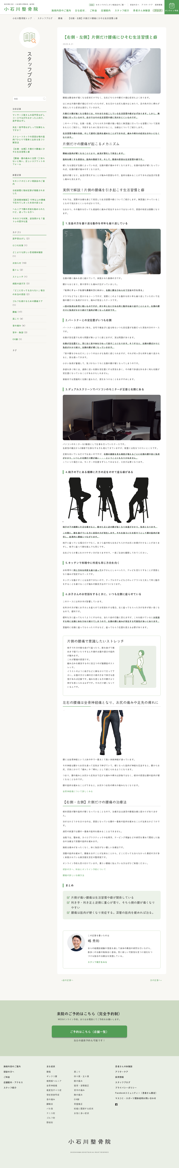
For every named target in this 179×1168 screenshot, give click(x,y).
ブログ (157, 10)
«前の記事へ (67, 980)
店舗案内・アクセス (13, 1082)
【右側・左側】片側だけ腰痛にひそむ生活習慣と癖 (29, 150)
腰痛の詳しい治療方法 (73, 875)
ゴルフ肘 (51, 1118)
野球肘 (50, 1122)
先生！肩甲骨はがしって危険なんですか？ (29, 128)
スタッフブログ (122, 1082)
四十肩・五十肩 (81, 1076)
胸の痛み (78, 1095)
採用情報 (158, 5)
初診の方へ (134, 5)
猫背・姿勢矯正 (81, 1086)
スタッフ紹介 (122, 10)
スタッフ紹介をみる (97, 962)
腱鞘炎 (50, 1104)
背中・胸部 (18, 332)
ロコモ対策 (18, 245)
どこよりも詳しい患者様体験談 (28, 252)
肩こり (16, 319)
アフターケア (147, 5)
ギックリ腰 (52, 1076)
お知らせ (17, 263)
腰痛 (15, 312)
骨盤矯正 (78, 1104)
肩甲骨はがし (19, 239)
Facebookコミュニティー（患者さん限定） (136, 1093)
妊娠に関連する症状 (83, 1109)
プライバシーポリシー (126, 1088)
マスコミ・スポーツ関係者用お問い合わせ (135, 1098)
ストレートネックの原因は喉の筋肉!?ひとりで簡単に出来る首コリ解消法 (29, 139)
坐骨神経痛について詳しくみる (78, 791)
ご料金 (93, 10)
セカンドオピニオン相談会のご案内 (29, 182)
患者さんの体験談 (123, 1066)
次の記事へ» (156, 980)
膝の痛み (78, 1081)
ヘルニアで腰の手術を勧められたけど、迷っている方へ (29, 210)
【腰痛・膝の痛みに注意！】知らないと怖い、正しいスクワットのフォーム (29, 161)
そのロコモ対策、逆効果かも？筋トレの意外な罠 (29, 220)
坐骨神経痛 (52, 1086)
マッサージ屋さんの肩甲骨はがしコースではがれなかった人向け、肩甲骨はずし (29, 118)
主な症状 (80, 10)
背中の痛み (79, 1090)
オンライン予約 (171, 10)
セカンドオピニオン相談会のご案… (111, 5)
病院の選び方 (19, 284)
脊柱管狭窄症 (53, 1095)
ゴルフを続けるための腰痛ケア (28, 301)
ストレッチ (18, 277)
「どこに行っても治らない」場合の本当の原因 (29, 292)
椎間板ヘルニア (54, 1081)
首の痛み (17, 326)
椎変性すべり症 (54, 1090)
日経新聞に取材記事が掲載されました (29, 191)
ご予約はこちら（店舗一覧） (89, 1031)
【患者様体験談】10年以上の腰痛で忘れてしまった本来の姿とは (29, 201)
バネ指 (50, 1109)
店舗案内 (106, 10)
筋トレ (16, 270)
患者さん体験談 (141, 10)
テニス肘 (51, 1113)
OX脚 (15, 339)
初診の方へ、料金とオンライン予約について (84, 869)
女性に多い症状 (81, 1113)
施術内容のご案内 (61, 10)
